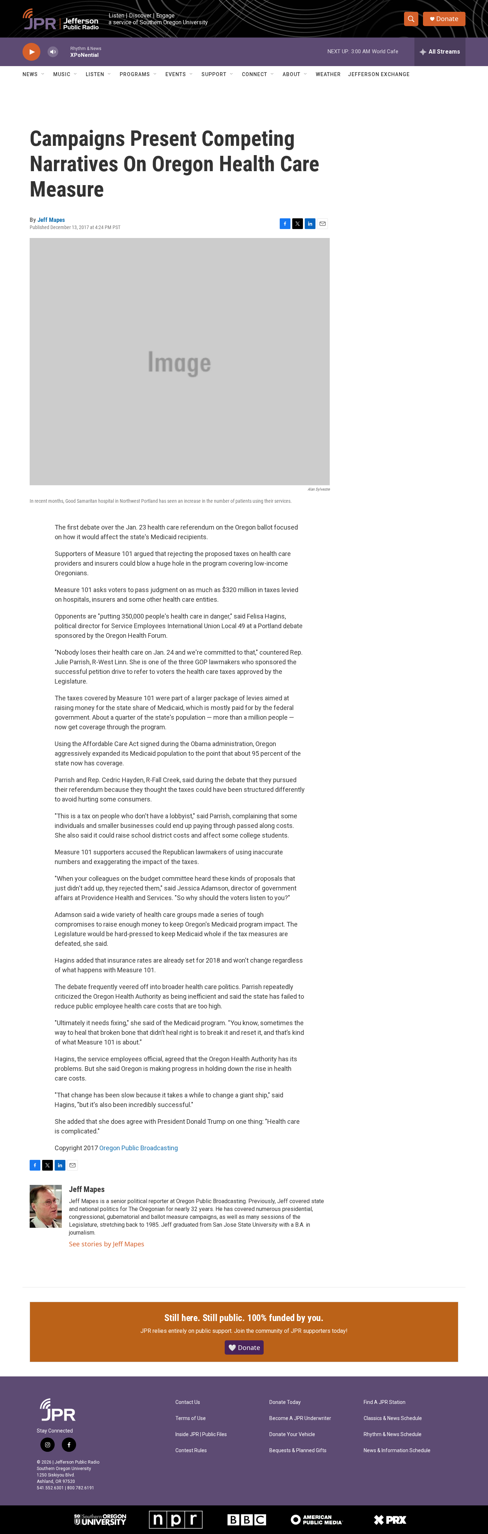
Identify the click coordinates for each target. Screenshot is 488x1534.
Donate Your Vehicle (292, 1434)
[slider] (64, 51)
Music (61, 74)
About (291, 74)
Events (175, 74)
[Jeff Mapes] (46, 1206)
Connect (254, 74)
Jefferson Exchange (379, 74)
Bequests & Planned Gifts (298, 1450)
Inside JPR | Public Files (201, 1434)
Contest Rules (191, 1450)
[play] (31, 52)
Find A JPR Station (384, 1402)
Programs (135, 74)
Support (213, 74)
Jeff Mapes (51, 219)
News (30, 74)
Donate (447, 19)
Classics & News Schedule (393, 1418)
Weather (328, 74)
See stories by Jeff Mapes (106, 1244)
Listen (95, 74)
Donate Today (285, 1402)
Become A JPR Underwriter (300, 1418)
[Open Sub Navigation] (43, 74)
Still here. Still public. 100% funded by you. (244, 1317)
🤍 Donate (244, 1347)
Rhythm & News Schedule (393, 1434)
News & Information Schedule (397, 1450)
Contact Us (187, 1402)
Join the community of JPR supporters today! (291, 1330)
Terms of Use (190, 1418)
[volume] (53, 52)
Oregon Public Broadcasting (138, 1148)
